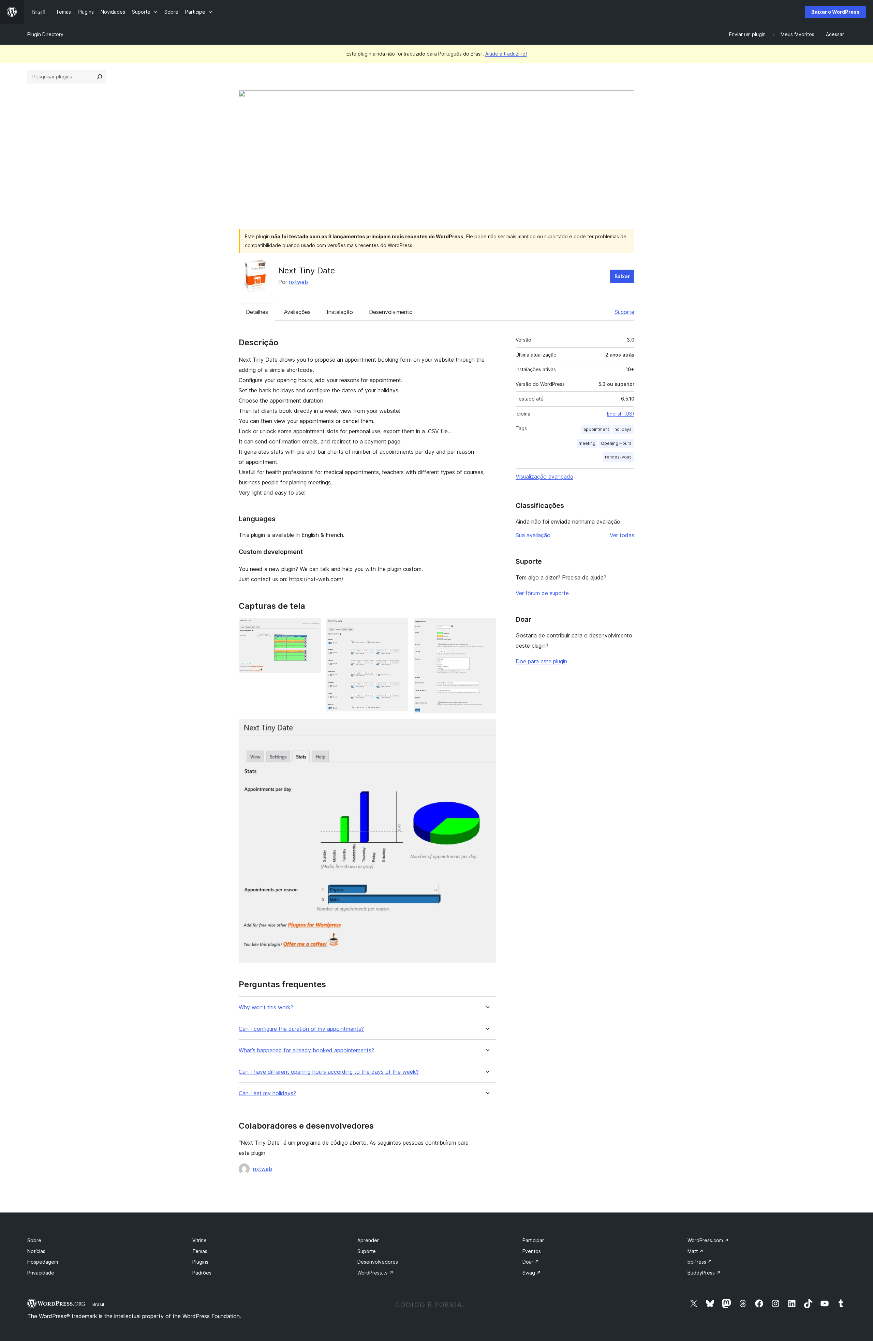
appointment (596, 429)
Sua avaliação (533, 535)
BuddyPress (704, 1273)
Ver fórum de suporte (542, 593)
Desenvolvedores (377, 1262)
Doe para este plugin (541, 661)
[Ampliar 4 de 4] (486, 728)
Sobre (34, 1240)
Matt (695, 1251)
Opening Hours (616, 443)
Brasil (98, 1304)
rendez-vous (618, 456)
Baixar (622, 276)
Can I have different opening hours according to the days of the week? (329, 1072)
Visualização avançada (544, 476)
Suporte (624, 311)
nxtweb (298, 281)
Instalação (340, 311)
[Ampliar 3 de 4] (486, 627)
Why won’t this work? (266, 1007)
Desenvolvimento (391, 311)
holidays (623, 429)
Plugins (200, 1262)
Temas (199, 1251)
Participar (533, 1240)
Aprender (368, 1240)
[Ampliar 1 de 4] (311, 627)
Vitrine (199, 1240)
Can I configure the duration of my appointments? (301, 1029)
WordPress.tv (375, 1273)
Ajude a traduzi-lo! (506, 54)
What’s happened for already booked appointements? (306, 1050)
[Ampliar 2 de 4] (399, 627)
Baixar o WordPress (835, 12)
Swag (531, 1273)
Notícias (36, 1251)
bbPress (699, 1262)
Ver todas (622, 535)
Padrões (201, 1273)
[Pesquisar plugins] (99, 77)
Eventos (531, 1251)
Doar (530, 1262)
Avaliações (297, 311)
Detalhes (257, 311)
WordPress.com (708, 1240)
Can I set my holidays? (267, 1093)
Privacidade (40, 1273)
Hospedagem (42, 1262)
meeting (587, 443)
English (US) (620, 414)
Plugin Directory (45, 34)
